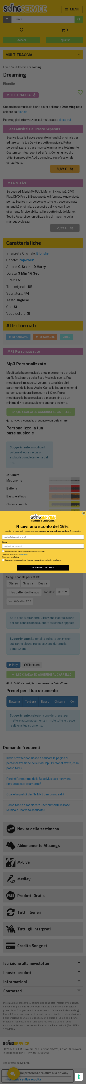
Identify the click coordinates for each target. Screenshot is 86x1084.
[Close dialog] (84, 513)
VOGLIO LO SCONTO (42, 568)
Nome (4, 542)
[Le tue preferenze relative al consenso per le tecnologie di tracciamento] (79, 1077)
